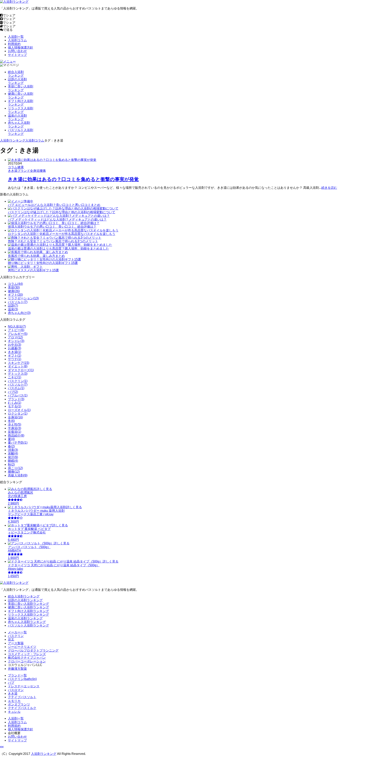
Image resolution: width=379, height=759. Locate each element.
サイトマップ (17, 54)
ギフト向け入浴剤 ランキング (20, 102)
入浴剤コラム (17, 40)
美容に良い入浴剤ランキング (28, 603)
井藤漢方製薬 (17, 668)
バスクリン (16, 636)
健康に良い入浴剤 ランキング (20, 95)
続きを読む (329, 187)
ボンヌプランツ (19, 704)
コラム (12, 167)
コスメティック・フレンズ (27, 654)
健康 (20, 167)
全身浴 (34, 170)
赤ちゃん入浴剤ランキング (27, 622)
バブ (11, 682)
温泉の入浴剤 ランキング (17, 117)
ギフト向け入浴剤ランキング (28, 611)
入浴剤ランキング (12, 140)
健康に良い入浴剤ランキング (28, 607)
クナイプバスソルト (22, 697)
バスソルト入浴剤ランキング (28, 625)
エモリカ (14, 701)
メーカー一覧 (17, 632)
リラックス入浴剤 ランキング (20, 110)
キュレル (14, 711)
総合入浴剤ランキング (23, 596)
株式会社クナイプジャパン (27, 657)
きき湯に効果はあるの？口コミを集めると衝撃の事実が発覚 (73, 179)
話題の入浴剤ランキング (25, 600)
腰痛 (42, 170)
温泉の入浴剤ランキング (25, 618)
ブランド (23, 170)
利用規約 (14, 44)
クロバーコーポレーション (27, 661)
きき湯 (12, 170)
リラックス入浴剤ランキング (28, 614)
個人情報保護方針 (20, 47)
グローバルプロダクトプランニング (33, 650)
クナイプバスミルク (22, 708)
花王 (11, 639)
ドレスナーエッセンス (23, 686)
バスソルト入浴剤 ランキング (20, 131)
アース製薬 (16, 643)
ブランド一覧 (17, 675)
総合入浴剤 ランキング (16, 73)
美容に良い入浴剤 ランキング (20, 88)
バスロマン (16, 690)
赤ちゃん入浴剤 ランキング (19, 124)
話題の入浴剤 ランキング (17, 81)
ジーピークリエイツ (22, 646)
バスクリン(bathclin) (22, 679)
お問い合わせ (17, 51)
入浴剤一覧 (16, 36)
